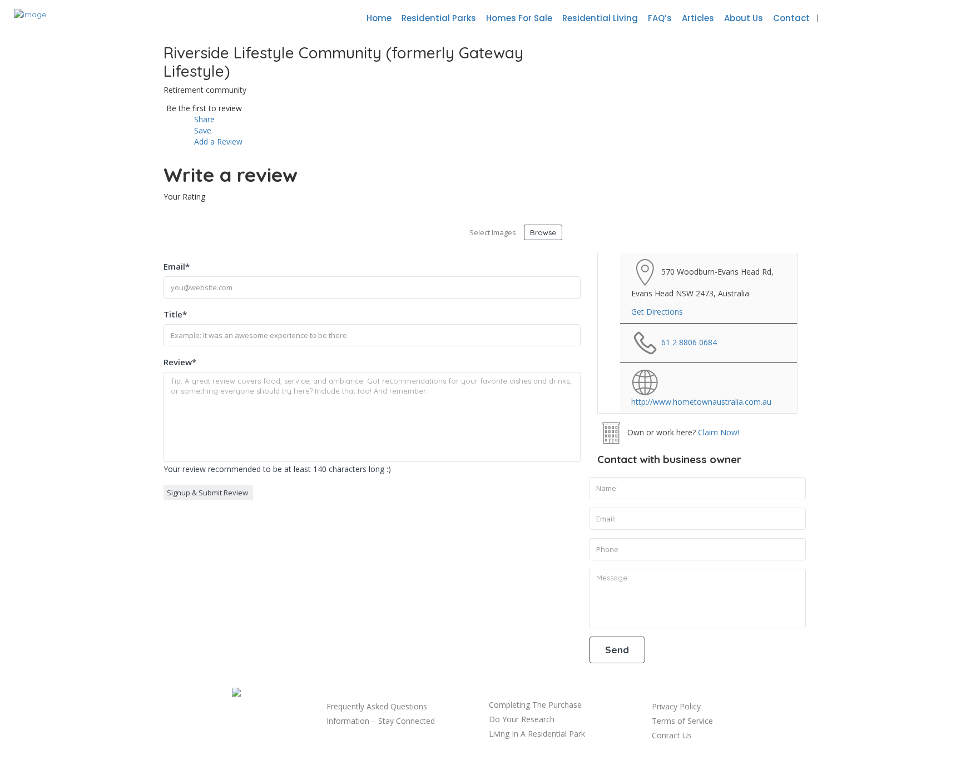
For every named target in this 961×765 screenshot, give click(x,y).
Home (379, 18)
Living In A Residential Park (537, 733)
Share (203, 119)
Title (175, 314)
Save (201, 130)
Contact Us (672, 735)
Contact (791, 18)
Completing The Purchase (535, 704)
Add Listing (912, 18)
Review (180, 361)
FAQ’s (660, 18)
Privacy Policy (676, 706)
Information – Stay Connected (380, 721)
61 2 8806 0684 (689, 342)
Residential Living (600, 18)
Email (177, 266)
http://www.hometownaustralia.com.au (701, 401)
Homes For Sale (519, 18)
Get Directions (657, 311)
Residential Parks (439, 18)
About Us (743, 18)
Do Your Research (521, 719)
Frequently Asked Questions (376, 706)
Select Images (492, 232)
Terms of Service (682, 721)
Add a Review (217, 141)
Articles (698, 18)
